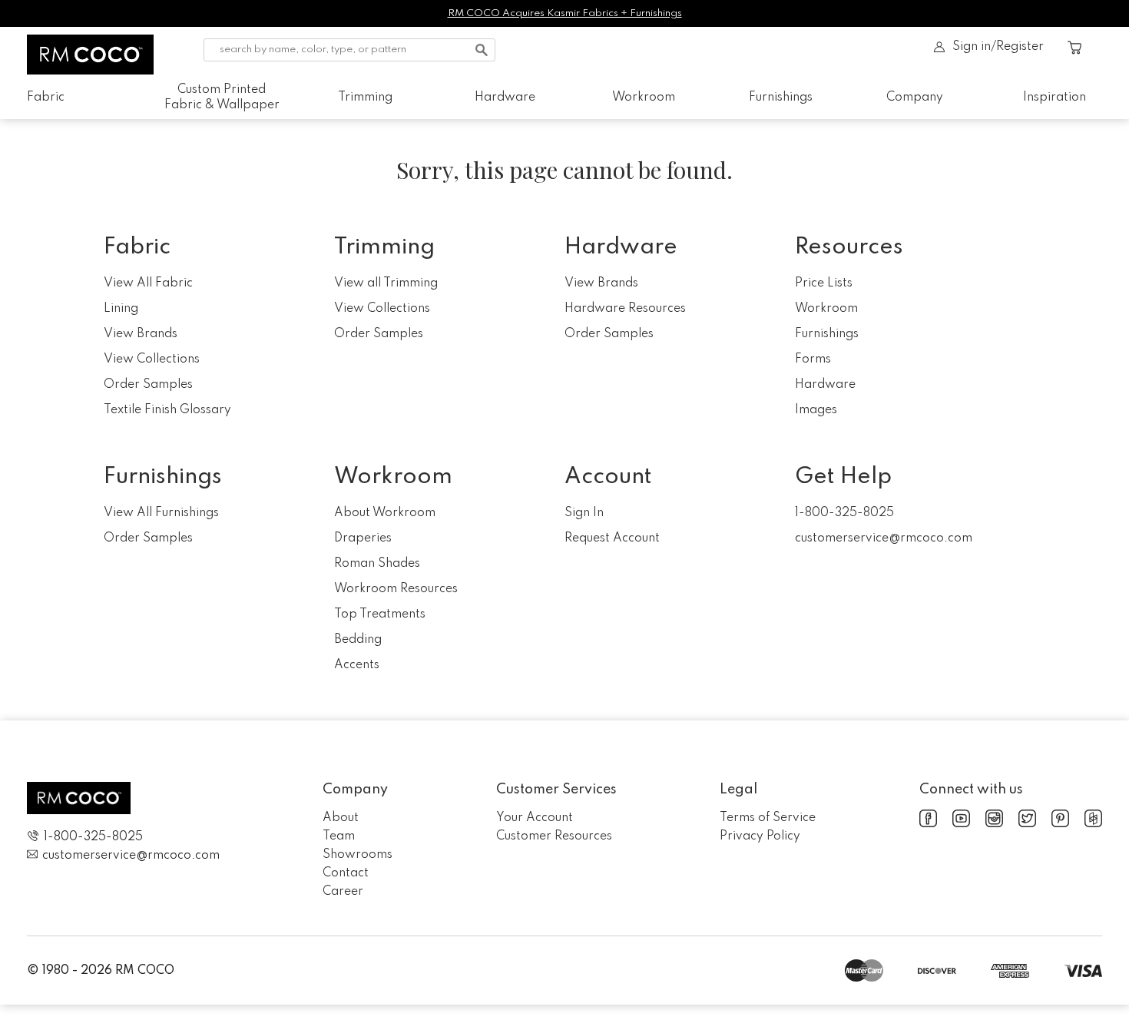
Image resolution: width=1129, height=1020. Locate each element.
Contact (346, 873)
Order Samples (148, 385)
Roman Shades (377, 564)
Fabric (46, 97)
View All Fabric (148, 283)
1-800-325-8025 (844, 513)
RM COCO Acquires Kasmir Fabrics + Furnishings (565, 13)
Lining (121, 309)
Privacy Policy (760, 836)
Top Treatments (379, 614)
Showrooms (357, 855)
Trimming (365, 97)
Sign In (584, 513)
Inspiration (1054, 97)
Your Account (534, 818)
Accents (356, 665)
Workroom (643, 97)
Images (816, 410)
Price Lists (824, 283)
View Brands (140, 334)
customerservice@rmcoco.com (883, 538)
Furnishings (781, 97)
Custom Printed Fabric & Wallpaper (222, 97)
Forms (813, 359)
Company (914, 97)
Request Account (612, 538)
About (341, 818)
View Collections (152, 359)
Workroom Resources (396, 589)
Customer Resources (554, 836)
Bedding (358, 640)
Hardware (505, 97)
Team (339, 836)
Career (343, 892)
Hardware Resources (625, 309)
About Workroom (384, 513)
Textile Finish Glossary (167, 410)
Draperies (363, 538)
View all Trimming (386, 283)
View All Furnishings (161, 513)
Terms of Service (768, 818)
